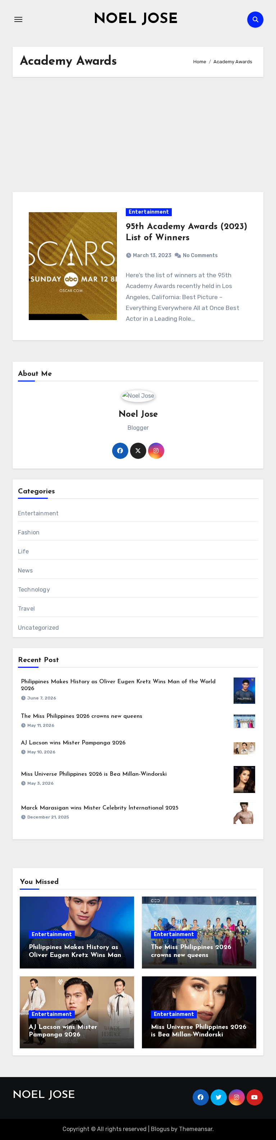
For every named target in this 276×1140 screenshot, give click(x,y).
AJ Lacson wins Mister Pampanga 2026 (73, 743)
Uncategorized (38, 627)
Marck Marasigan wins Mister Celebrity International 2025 (100, 808)
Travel (26, 608)
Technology (34, 589)
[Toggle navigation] (18, 19)
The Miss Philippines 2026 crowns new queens (81, 716)
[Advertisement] (139, 134)
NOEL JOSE (135, 19)
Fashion (29, 532)
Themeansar (195, 1129)
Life (23, 551)
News (25, 570)
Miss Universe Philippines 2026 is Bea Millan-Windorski (94, 774)
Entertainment (149, 212)
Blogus (160, 1129)
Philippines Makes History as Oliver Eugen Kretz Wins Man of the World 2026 (75, 955)
